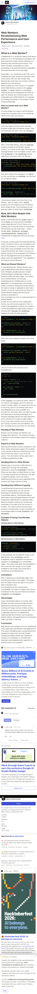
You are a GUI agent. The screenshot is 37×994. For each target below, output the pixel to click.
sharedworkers (17, 46)
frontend (5, 48)
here (2, 238)
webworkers (6, 46)
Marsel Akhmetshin (12, 22)
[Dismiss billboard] (34, 956)
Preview (16, 720)
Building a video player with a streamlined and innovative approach (16, 863)
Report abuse (24, 740)
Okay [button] (5, 991)
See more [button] (6, 701)
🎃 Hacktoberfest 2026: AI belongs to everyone (14, 937)
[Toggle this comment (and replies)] (2, 730)
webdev (27, 46)
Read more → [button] (18, 788)
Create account (30, 2)
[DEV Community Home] (7, 2)
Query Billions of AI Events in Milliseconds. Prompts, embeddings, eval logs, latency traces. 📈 (18, 675)
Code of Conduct (13, 740)
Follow (18, 803)
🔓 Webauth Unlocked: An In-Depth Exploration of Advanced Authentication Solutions (17, 854)
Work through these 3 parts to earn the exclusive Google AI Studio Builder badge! (18, 768)
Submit (7, 720)
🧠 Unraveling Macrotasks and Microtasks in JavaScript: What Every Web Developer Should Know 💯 (16, 844)
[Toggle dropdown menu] (34, 647)
